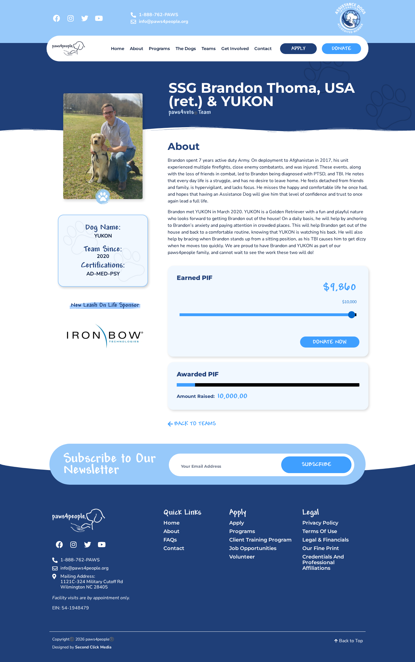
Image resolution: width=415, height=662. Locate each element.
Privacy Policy (320, 523)
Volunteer (242, 557)
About (136, 48)
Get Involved (235, 48)
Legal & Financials (325, 540)
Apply (236, 523)
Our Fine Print (320, 548)
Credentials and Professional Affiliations (323, 562)
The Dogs (186, 48)
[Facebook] (56, 18)
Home (117, 48)
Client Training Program (260, 540)
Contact (263, 48)
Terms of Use (319, 531)
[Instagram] (71, 18)
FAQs (170, 540)
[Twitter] (85, 18)
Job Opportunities (252, 548)
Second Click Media (93, 647)
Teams (209, 48)
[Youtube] (99, 18)
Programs (159, 48)
